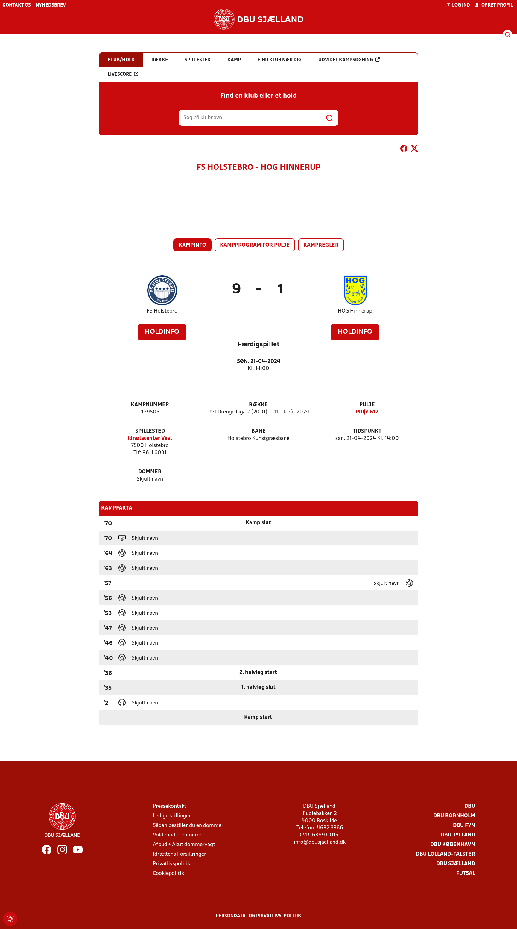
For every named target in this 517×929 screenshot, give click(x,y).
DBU (469, 806)
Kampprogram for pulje (255, 245)
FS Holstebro (162, 311)
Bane (258, 431)
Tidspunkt (367, 431)
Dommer (150, 472)
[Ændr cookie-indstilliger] (10, 919)
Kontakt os (16, 5)
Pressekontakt (169, 806)
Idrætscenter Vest (149, 438)
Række (258, 404)
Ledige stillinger (172, 816)
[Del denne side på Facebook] (403, 149)
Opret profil (497, 5)
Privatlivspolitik (171, 863)
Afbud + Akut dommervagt (184, 844)
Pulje (367, 404)
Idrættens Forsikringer (179, 854)
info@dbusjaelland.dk (320, 842)
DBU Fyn (464, 825)
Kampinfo (192, 245)
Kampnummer (150, 404)
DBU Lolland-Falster (445, 854)
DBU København (452, 844)
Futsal (465, 873)
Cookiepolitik (168, 873)
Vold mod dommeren (178, 835)
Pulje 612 (367, 412)
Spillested (150, 431)
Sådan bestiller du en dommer (188, 825)
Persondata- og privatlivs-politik (258, 916)
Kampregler (321, 245)
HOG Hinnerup (355, 311)
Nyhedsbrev (51, 5)
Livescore (120, 74)
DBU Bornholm (454, 816)
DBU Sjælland (455, 863)
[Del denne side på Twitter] (414, 149)
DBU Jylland (458, 835)
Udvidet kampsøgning (345, 60)
